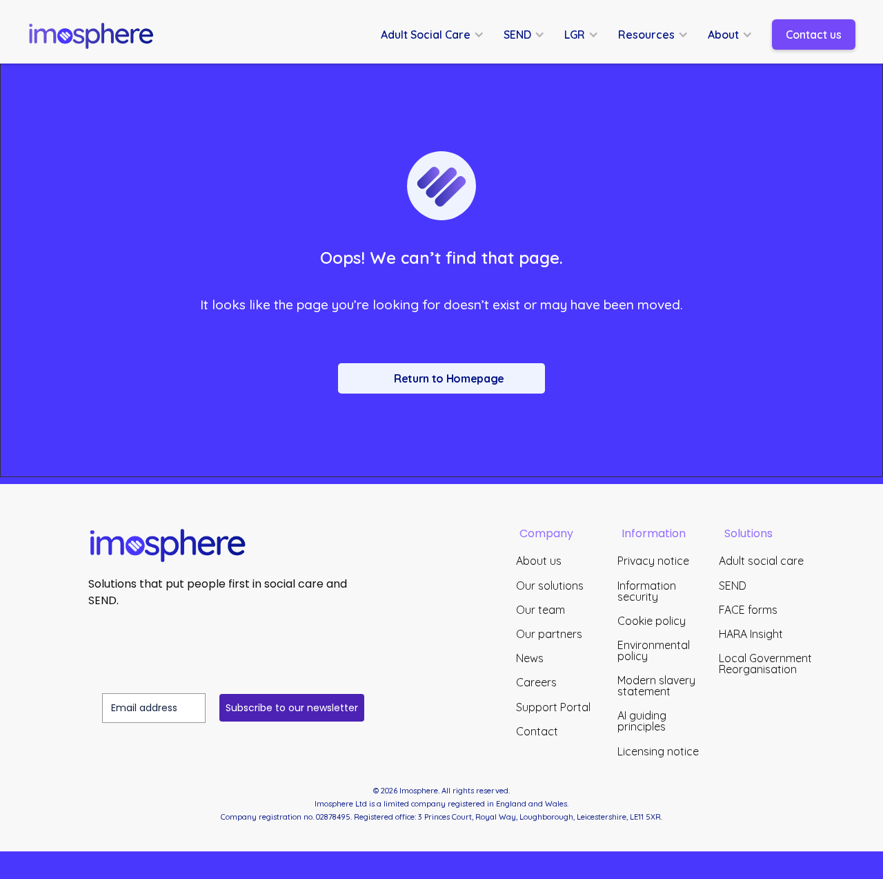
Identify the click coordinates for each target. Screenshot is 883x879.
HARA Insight (751, 633)
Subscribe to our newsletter (292, 708)
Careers (536, 682)
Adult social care (761, 560)
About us (539, 560)
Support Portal (553, 707)
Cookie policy (651, 620)
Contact (537, 731)
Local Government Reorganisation (765, 664)
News (530, 658)
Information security (646, 591)
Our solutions (550, 585)
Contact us (814, 34)
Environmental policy (653, 650)
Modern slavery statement (656, 686)
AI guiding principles (641, 721)
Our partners (549, 633)
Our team (540, 609)
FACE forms (748, 609)
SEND (732, 585)
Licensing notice (658, 751)
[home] (97, 34)
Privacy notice (653, 560)
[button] (439, 34)
